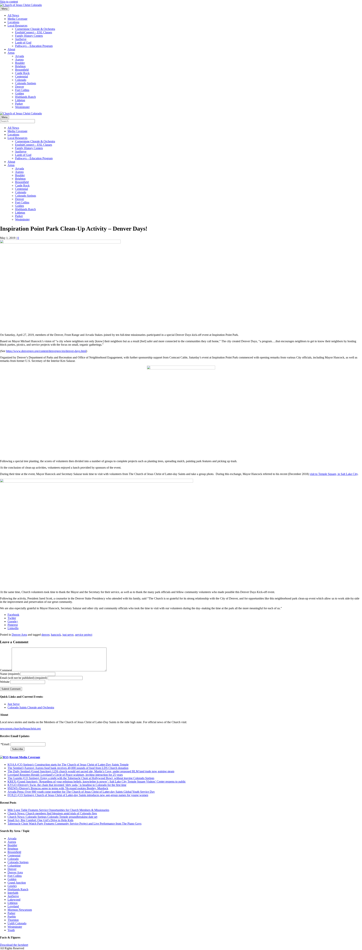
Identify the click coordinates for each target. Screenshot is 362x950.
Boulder (20, 62)
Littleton (20, 100)
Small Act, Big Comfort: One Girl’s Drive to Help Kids (40, 820)
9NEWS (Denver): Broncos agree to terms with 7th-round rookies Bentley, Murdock (58, 788)
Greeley (12, 886)
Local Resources (17, 25)
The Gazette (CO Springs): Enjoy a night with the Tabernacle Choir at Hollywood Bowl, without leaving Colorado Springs (81, 778)
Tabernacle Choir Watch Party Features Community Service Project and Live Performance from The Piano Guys (74, 823)
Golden (19, 93)
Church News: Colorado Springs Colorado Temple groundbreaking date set (52, 816)
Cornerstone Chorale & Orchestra (35, 29)
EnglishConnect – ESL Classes (33, 32)
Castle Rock (22, 73)
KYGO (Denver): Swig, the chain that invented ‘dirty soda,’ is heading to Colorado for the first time (67, 785)
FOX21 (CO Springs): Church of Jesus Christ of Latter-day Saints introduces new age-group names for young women (78, 795)
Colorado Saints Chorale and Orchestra (31, 707)
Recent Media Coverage (24, 757)
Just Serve (14, 704)
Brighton (20, 66)
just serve (68, 634)
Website (4, 681)
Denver (19, 86)
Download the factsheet (14, 944)
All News (13, 15)
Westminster (22, 107)
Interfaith (13, 892)
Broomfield (22, 69)
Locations (13, 22)
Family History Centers (29, 35)
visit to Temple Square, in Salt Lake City (334, 474)
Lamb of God (23, 42)
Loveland (13, 906)
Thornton (13, 920)
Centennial (21, 76)
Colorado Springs (25, 83)
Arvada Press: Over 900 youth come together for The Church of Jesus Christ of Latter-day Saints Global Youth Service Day (81, 791)
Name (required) (10, 673)
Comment (6, 670)
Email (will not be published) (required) (23, 677)
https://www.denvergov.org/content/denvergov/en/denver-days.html (46, 351)
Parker (19, 103)
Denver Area (19, 634)
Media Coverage (17, 18)
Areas (11, 52)
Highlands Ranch (25, 96)
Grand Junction (17, 882)
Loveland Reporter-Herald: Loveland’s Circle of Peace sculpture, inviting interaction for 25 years (65, 774)
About (11, 49)
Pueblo (12, 916)
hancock (56, 634)
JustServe (20, 39)
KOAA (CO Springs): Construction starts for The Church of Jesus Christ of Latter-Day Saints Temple (68, 764)
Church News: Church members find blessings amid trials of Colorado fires (52, 813)
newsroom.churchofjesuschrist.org (20, 728)
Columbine (14, 865)
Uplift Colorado (17, 923)
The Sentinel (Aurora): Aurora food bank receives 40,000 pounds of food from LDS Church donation (68, 768)
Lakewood (14, 899)
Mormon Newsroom (20, 909)
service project (83, 634)
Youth (11, 930)
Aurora (19, 59)
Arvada (19, 56)
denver (45, 634)
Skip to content (9, 1)
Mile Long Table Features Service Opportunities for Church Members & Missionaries (58, 810)
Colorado (20, 79)
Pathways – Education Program (34, 46)
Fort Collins (22, 90)
